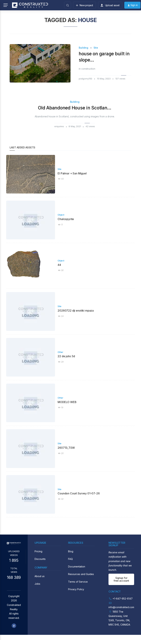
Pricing (38, 551)
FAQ (70, 558)
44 (59, 265)
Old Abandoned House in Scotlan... (74, 107)
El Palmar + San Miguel (72, 173)
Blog (70, 551)
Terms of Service (78, 581)
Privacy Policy (76, 589)
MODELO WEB (67, 402)
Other (60, 352)
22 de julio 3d (66, 356)
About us (40, 576)
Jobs (37, 583)
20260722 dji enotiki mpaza (76, 310)
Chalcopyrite (66, 219)
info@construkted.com (121, 607)
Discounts (40, 558)
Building (83, 47)
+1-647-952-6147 (123, 598)
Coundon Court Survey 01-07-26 (79, 493)
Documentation (76, 566)
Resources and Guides (81, 574)
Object (61, 215)
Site (96, 47)
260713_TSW (66, 447)
